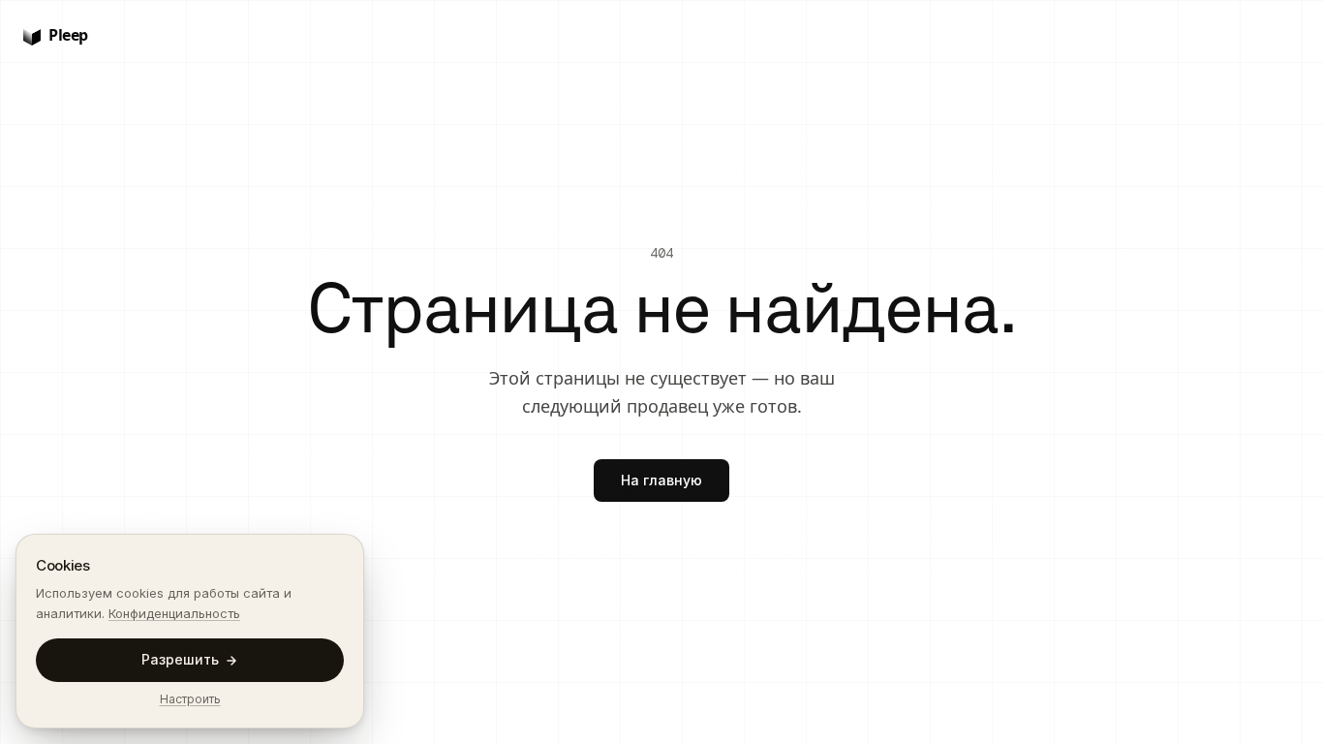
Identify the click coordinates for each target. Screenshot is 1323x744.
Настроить (190, 699)
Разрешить (180, 659)
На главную (661, 480)
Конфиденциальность (174, 613)
